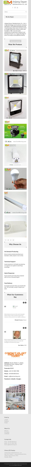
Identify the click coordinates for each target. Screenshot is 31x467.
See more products (15, 41)
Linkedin (13, 379)
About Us (6, 430)
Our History (6, 432)
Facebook (7, 379)
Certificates (6, 433)
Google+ (18, 379)
